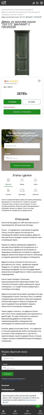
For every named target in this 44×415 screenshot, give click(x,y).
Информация (8, 389)
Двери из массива (8, 12)
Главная (4, 10)
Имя (7, 141)
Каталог (11, 10)
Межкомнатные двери (24, 10)
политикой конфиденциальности (12, 380)
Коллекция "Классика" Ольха (12, 15)
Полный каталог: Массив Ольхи (27, 12)
